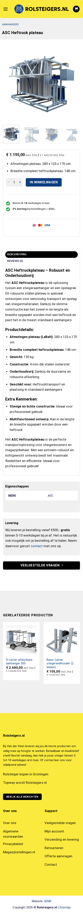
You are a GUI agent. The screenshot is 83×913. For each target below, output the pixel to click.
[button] (5, 9)
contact (37, 546)
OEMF (48, 901)
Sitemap (65, 907)
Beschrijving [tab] (16, 254)
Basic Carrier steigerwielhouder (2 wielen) (60, 663)
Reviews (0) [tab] (15, 261)
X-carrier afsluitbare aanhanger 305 (19, 661)
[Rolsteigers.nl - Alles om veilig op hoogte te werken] (41, 9)
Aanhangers (10, 24)
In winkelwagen (44, 182)
